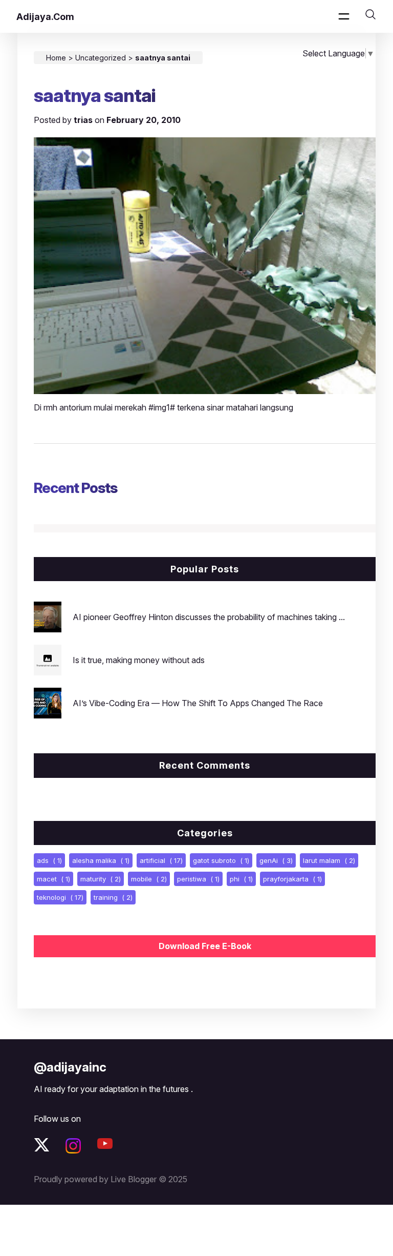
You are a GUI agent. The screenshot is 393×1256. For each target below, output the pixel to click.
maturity (100, 879)
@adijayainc (70, 1067)
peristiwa (198, 879)
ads (49, 860)
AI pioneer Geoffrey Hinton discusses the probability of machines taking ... (209, 617)
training (113, 897)
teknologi (60, 897)
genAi (276, 860)
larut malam (329, 860)
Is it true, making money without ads (139, 660)
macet (53, 879)
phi (241, 879)
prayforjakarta (292, 879)
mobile (149, 879)
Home (56, 57)
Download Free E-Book (205, 946)
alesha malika (100, 860)
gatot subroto (221, 860)
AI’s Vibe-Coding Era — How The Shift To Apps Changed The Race (198, 703)
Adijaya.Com (45, 16)
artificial (161, 860)
